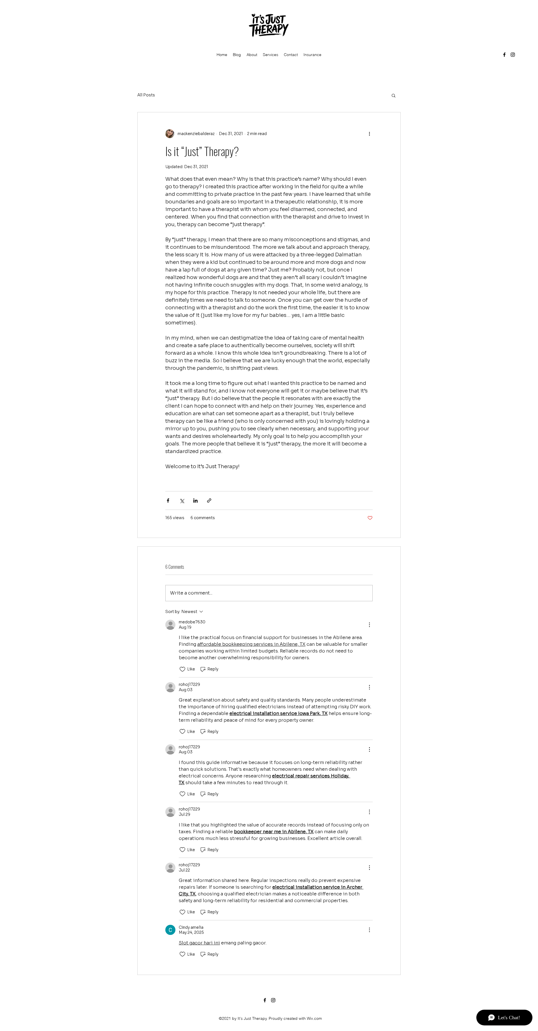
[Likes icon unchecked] (182, 669)
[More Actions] (369, 624)
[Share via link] (209, 500)
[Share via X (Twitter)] (181, 500)
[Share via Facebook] (168, 500)
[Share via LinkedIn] (195, 500)
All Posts (146, 94)
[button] (393, 95)
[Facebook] (504, 54)
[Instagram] (513, 54)
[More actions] (369, 133)
